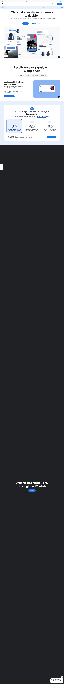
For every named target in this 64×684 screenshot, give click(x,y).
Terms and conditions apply (41, 117)
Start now (60, 3)
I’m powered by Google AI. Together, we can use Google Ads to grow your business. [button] (56, 680)
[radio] (14, 126)
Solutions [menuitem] (13, 1)
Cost (17, 3)
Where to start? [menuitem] (8, 1)
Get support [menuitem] (26, 1)
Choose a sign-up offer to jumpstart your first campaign (32, 113)
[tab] (20, 75)
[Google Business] (3, 1)
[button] (59, 57)
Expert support (21, 3)
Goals (9, 3)
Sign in (53, 3)
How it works (13, 3)
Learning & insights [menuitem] (19, 1)
